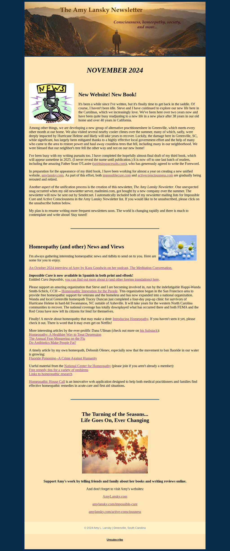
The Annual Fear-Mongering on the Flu (57, 338)
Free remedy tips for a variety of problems (58, 370)
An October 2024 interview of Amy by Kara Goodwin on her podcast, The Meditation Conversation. (100, 268)
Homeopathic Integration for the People (89, 291)
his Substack (149, 330)
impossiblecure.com (117, 175)
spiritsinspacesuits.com (109, 164)
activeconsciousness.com (155, 175)
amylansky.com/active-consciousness (115, 512)
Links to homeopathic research (50, 374)
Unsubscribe (115, 539)
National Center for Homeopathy (87, 366)
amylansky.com (53, 175)
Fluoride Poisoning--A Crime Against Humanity (63, 358)
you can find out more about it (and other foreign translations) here (112, 279)
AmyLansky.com (115, 496)
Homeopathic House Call (47, 381)
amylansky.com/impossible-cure (114, 504)
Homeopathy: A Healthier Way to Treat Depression (65, 334)
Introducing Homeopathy (130, 319)
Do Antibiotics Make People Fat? (52, 342)
